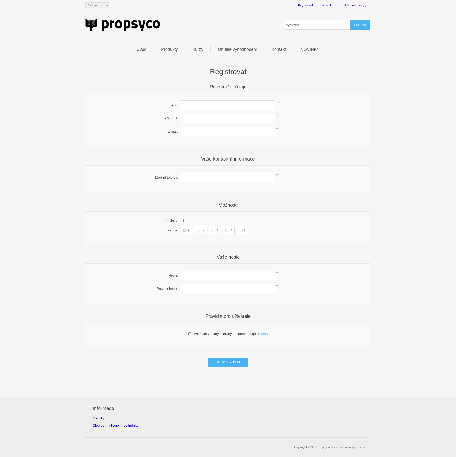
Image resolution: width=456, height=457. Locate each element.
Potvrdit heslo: (167, 288)
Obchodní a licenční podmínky (115, 425)
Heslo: (173, 275)
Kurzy (197, 49)
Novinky (98, 418)
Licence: (172, 230)
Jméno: (172, 105)
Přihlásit (325, 5)
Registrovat (305, 5)
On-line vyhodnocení (237, 49)
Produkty (169, 49)
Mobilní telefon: (166, 177)
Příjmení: (171, 118)
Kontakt (278, 49)
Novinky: (171, 221)
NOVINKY (310, 49)
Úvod (142, 49)
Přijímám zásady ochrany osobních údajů (225, 334)
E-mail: (173, 131)
